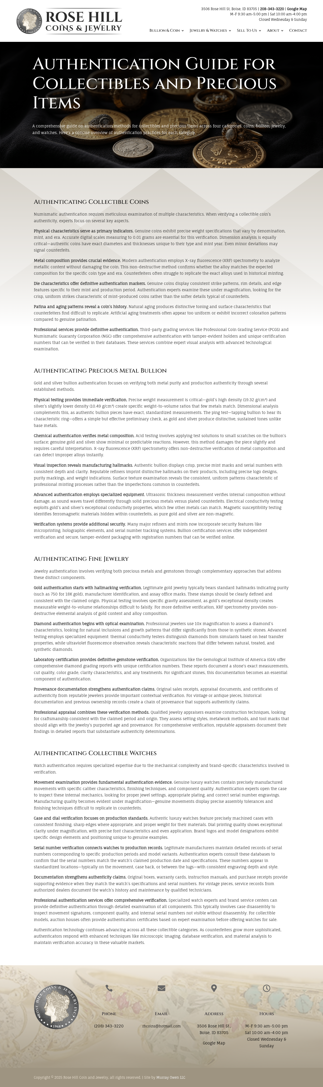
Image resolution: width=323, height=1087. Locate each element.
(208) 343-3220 (109, 1026)
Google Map (297, 9)
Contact (298, 31)
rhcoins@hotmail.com (161, 1026)
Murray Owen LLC (170, 1077)
